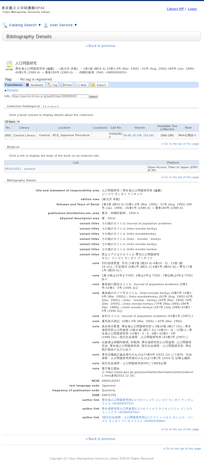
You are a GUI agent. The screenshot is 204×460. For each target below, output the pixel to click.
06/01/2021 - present (20, 168)
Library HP (175, 9)
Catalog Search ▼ (25, 25)
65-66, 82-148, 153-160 (139, 135)
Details (13, 90)
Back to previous (102, 45)
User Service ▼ (63, 25)
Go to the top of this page (181, 143)
